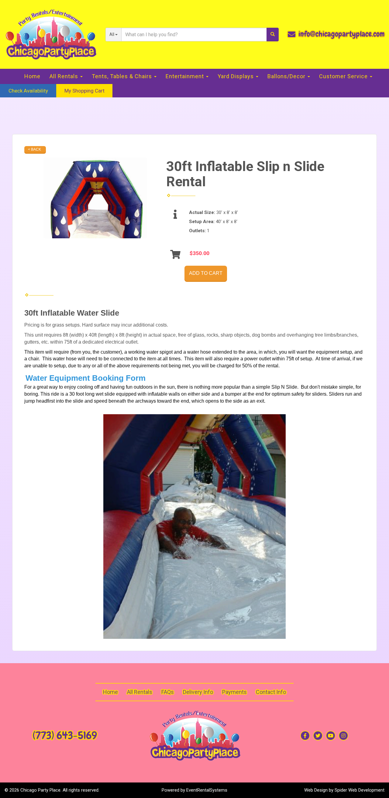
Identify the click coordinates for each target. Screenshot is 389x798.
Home (32, 76)
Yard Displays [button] (236, 76)
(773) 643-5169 (65, 735)
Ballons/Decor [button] (287, 76)
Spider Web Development (359, 790)
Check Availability (28, 91)
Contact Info (271, 692)
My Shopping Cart (84, 91)
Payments (234, 692)
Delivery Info (198, 692)
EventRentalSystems (206, 790)
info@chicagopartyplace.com (341, 34)
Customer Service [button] (344, 76)
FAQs (167, 692)
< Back (34, 149)
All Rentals (139, 692)
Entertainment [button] (185, 76)
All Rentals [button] (65, 76)
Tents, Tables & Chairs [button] (122, 76)
